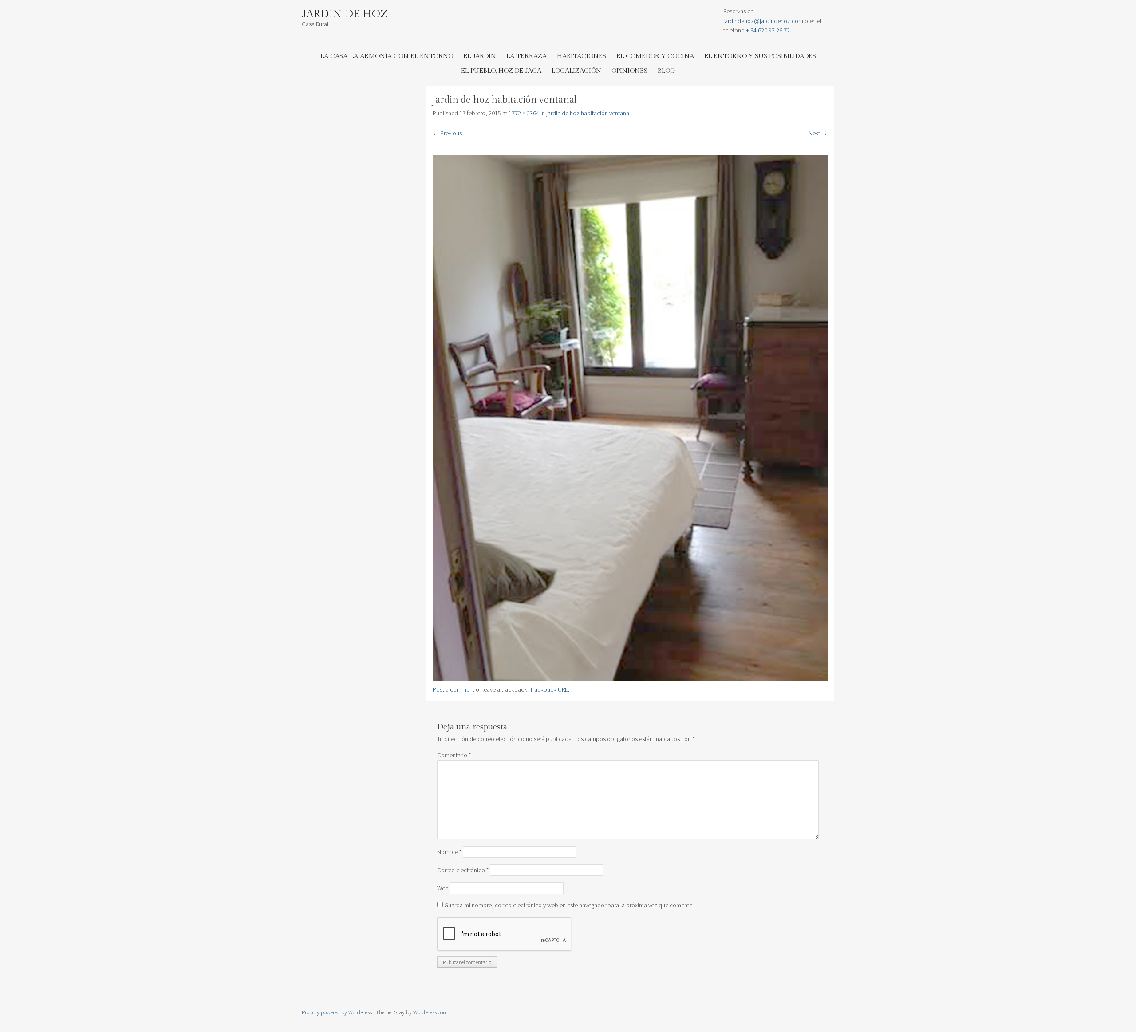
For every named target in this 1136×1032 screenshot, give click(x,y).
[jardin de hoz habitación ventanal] (630, 679)
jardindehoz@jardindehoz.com (763, 21)
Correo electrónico (463, 870)
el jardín (479, 56)
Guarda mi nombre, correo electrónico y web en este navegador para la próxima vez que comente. (569, 905)
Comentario (454, 755)
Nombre (449, 852)
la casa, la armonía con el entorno (386, 56)
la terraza (526, 56)
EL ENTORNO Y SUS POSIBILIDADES (760, 56)
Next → (818, 133)
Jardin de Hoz (345, 14)
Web (443, 888)
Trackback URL (549, 689)
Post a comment (453, 689)
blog (666, 71)
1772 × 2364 (524, 113)
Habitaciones (581, 56)
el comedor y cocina (655, 56)
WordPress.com (430, 1012)
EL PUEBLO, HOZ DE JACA (501, 71)
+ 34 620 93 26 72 (768, 30)
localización (576, 71)
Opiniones (629, 71)
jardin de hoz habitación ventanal (588, 113)
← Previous (447, 133)
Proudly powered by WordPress (337, 1012)
